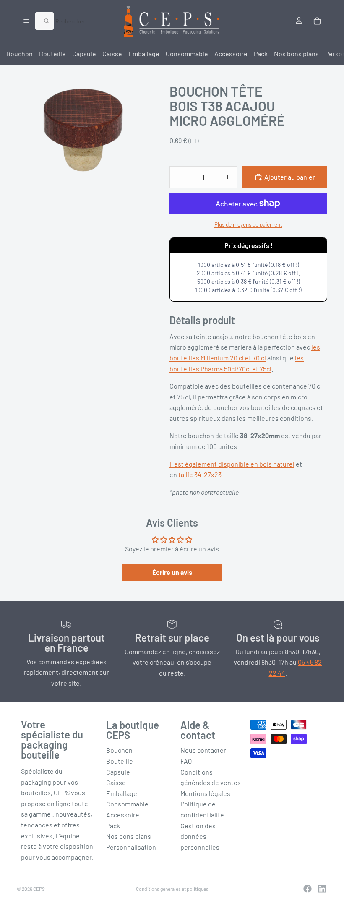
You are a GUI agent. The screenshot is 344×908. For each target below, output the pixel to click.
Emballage (143, 53)
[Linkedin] (322, 889)
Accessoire (231, 53)
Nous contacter (203, 750)
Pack (261, 53)
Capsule (84, 53)
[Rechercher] (44, 21)
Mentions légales (205, 793)
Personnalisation (131, 847)
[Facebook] (307, 889)
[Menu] (26, 21)
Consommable (187, 53)
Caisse (112, 53)
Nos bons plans (296, 53)
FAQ (186, 761)
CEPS (39, 889)
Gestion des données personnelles (199, 836)
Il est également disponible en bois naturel (231, 464)
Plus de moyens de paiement (248, 224)
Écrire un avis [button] (172, 572)
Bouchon (19, 53)
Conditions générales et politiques (172, 889)
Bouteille (52, 53)
